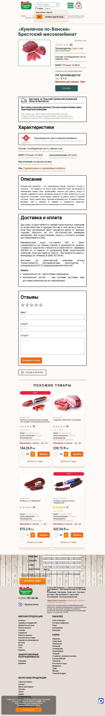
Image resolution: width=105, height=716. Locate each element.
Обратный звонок (31, 604)
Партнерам (61, 592)
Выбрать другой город (54, 17)
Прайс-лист (71, 592)
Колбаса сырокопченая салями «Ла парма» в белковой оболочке (35, 421)
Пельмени (22, 661)
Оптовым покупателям (68, 597)
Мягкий (55, 671)
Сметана (21, 689)
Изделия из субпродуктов (28, 640)
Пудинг (21, 694)
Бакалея (57, 616)
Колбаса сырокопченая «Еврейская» (63, 502)
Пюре (54, 625)
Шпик (20, 645)
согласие (29, 574)
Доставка (50, 594)
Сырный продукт (59, 673)
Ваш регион (34, 569)
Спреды (21, 684)
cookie (38, 701)
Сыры (55, 634)
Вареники (22, 663)
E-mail (31, 565)
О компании (51, 592)
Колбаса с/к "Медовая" (30, 501)
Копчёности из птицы (26, 638)
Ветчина (21, 642)
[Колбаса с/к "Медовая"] (35, 484)
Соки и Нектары (58, 620)
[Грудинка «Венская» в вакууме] (68, 403)
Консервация (57, 628)
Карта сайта (74, 594)
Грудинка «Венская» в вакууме (67, 420)
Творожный (57, 644)
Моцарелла (56, 666)
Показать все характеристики (68, 71)
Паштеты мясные (25, 635)
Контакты (81, 592)
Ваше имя (33, 556)
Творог (21, 692)
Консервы (56, 630)
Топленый (56, 646)
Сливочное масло (25, 682)
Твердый (55, 653)
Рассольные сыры (59, 663)
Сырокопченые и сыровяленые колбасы (44, 168)
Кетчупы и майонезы (60, 623)
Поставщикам (52, 597)
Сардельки (22, 633)
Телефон (33, 560)
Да (39, 17)
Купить (44, 454)
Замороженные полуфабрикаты (28, 655)
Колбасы (21, 620)
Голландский (57, 648)
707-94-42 (28, 598)
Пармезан (56, 639)
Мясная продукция (30, 616)
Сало (20, 647)
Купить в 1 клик (35, 461)
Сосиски (21, 630)
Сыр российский (58, 658)
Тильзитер (56, 661)
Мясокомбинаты (62, 594)
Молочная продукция (32, 677)
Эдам (54, 668)
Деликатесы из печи (26, 625)
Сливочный (57, 641)
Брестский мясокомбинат (69, 49)
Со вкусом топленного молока (64, 656)
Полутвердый (57, 651)
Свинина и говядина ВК (27, 623)
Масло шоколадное (25, 687)
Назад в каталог (34, 372)
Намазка (21, 650)
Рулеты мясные (24, 628)
